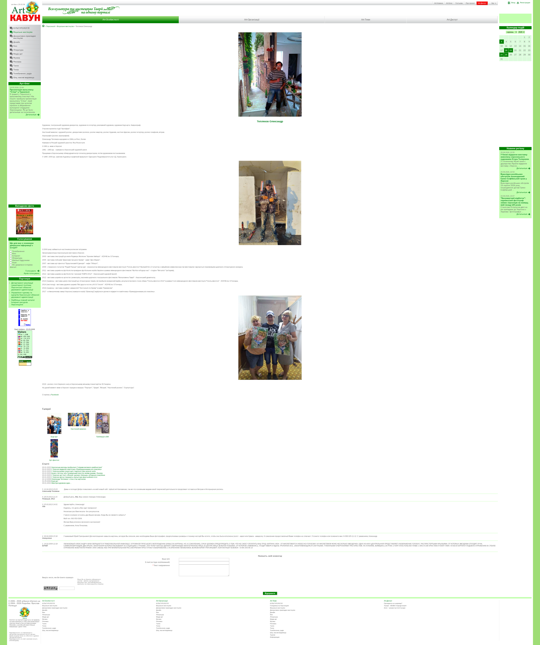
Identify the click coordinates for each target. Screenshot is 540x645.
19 (510, 50)
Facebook (55, 395)
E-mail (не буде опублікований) (157, 562)
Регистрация (525, 3)
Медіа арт (17, 54)
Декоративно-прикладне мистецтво (24, 37)
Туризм (272, 635)
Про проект (470, 3)
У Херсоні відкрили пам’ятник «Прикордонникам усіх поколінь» (76, 469)
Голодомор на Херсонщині (279, 605)
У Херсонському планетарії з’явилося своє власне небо (73, 471)
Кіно (15, 46)
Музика (16, 58)
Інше (14, 262)
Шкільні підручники (21, 260)
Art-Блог (449, 3)
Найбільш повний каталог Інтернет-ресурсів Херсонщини (23, 302)
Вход (513, 3)
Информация (274, 637)
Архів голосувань (31, 273)
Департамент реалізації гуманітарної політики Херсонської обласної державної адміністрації (22, 286)
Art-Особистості (111, 19)
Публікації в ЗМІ (102, 437)
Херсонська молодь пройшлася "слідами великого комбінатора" (76, 467)
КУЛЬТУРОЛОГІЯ (21, 28)
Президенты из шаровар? (393, 603)
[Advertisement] (24, 162)
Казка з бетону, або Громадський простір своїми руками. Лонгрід (77, 473)
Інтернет (16, 256)
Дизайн (16, 42)
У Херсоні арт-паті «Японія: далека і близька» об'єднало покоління (78, 475)
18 (506, 50)
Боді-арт (54, 437)
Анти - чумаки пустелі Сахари (394, 608)
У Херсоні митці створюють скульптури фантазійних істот (74, 477)
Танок (16, 65)
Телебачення (18, 251)
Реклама (17, 62)
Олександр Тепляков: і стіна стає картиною (68, 479)
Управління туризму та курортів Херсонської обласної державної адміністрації (25, 294)
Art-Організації (251, 19)
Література (18, 50)
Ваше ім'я (166, 559)
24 (501, 55)
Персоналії (50, 26)
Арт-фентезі (54, 460)
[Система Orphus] (24, 325)
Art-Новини (438, 3)
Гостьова (459, 3)
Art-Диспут (482, 3)
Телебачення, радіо (22, 73)
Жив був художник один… (61, 483)
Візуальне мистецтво (22, 32)
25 (506, 55)
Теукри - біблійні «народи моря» (395, 605)
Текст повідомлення (161, 565)
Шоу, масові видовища (23, 77)
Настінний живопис (78, 429)
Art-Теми (365, 19)
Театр (16, 69)
